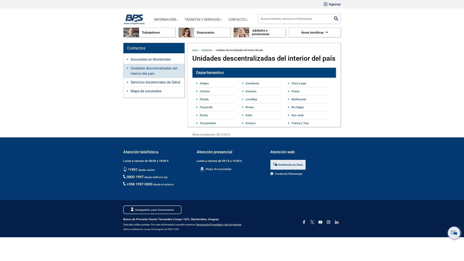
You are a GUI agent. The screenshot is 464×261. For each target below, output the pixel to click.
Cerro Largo (298, 83)
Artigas (204, 83)
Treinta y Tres (300, 123)
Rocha (204, 115)
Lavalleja (251, 99)
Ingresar (334, 4)
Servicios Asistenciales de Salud (155, 82)
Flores (295, 91)
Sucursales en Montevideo (151, 59)
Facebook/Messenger (289, 173)
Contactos (207, 50)
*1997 (132, 169)
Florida (204, 99)
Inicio (195, 50)
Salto (249, 115)
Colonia (205, 91)
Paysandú (206, 107)
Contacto (237, 19)
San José (297, 115)
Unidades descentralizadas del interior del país (154, 71)
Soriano (251, 123)
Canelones (252, 83)
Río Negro (297, 107)
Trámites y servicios (202, 19)
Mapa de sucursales (146, 91)
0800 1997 (135, 177)
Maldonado (298, 99)
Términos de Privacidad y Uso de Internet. (219, 224)
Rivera (250, 107)
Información (165, 19)
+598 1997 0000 (139, 184)
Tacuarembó (208, 123)
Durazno (251, 91)
